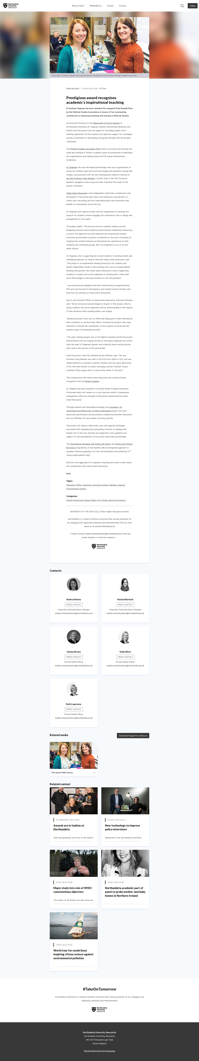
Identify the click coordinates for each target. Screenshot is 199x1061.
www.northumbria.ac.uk (105, 526)
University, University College (95, 485)
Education (70, 485)
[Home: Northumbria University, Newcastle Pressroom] (10, 5)
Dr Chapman (71, 167)
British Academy (92, 381)
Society (69, 500)
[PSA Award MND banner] (74, 755)
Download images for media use (133, 735)
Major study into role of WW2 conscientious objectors (72, 890)
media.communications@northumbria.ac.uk (103, 533)
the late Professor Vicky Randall (80, 178)
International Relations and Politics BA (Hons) (90, 444)
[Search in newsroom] (182, 6)
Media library (96, 5)
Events (110, 5)
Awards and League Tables (85, 500)
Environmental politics (76, 488)
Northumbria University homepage (99, 1051)
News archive (78, 5)
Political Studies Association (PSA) (85, 149)
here (81, 462)
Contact (122, 5)
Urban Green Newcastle (76, 193)
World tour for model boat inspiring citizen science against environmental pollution (73, 954)
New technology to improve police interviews (122, 827)
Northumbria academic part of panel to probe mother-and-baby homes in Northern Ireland (125, 891)
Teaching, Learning (117, 485)
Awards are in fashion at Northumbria (68, 827)
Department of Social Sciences (106, 123)
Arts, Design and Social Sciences (111, 500)
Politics (79, 485)
